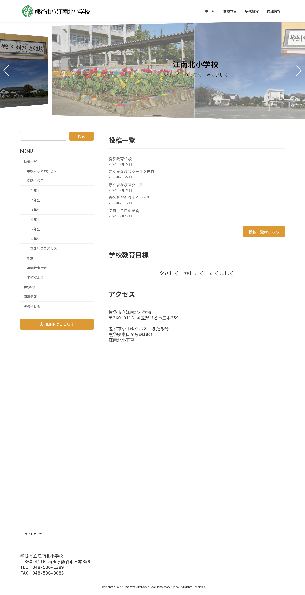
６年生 (35, 239)
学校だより (35, 277)
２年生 (35, 200)
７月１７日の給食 (124, 210)
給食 (30, 258)
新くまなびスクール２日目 (131, 171)
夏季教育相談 (120, 158)
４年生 (35, 219)
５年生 (35, 229)
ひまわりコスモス (43, 248)
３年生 (35, 210)
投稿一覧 (30, 161)
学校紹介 (30, 287)
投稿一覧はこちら (264, 232)
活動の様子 (35, 181)
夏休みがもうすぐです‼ (129, 197)
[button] (148, 115)
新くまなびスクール (126, 184)
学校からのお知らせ (42, 171)
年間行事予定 (37, 268)
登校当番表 (32, 306)
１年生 (35, 190)
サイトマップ (33, 534)
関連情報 (30, 297)
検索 (81, 136)
